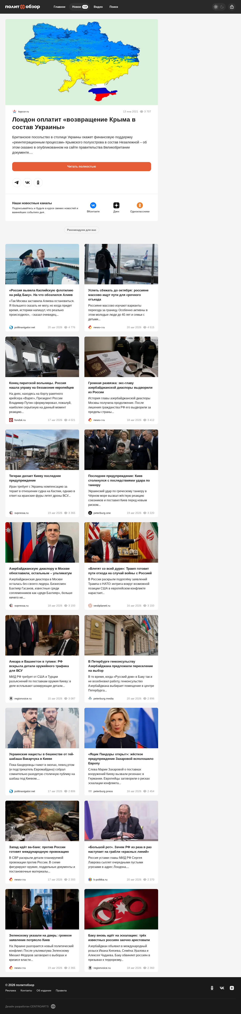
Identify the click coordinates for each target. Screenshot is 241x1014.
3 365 (71, 512)
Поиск (114, 6)
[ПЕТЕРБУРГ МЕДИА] (90, 698)
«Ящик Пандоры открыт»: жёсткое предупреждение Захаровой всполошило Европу (120, 758)
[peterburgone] (90, 512)
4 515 (150, 327)
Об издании (44, 990)
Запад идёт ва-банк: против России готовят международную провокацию (39, 849)
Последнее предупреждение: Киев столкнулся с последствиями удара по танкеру (119, 480)
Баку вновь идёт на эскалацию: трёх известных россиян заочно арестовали (119, 937)
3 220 (150, 512)
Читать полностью (81, 166)
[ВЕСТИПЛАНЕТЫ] (90, 605)
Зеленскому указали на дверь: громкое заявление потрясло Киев (40, 937)
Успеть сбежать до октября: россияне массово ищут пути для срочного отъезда (118, 294)
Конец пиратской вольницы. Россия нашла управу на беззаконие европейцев (41, 385)
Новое (79, 6)
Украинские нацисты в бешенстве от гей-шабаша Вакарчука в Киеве (41, 756)
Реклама (10, 990)
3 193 (71, 605)
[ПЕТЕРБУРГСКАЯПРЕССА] (90, 791)
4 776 (71, 327)
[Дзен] (232, 988)
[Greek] (14, 111)
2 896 (150, 698)
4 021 (71, 420)
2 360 (150, 967)
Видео (98, 6)
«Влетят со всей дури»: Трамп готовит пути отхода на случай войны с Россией (120, 571)
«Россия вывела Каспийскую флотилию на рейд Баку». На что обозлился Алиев (41, 292)
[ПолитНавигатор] (11, 327)
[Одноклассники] (212, 988)
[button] (16, 182)
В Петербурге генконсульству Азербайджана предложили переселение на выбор (120, 666)
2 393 (71, 879)
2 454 (150, 791)
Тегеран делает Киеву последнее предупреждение (35, 478)
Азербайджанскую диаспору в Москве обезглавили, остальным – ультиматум (40, 571)
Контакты (26, 990)
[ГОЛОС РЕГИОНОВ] (11, 698)
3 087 (71, 698)
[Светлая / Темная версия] (219, 7)
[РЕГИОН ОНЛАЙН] (90, 327)
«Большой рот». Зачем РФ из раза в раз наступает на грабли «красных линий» (119, 849)
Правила (61, 990)
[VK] (222, 988)
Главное (59, 6)
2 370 (150, 879)
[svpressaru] (11, 512)
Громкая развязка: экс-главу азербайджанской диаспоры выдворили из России (120, 387)
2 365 (71, 967)
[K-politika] (90, 879)
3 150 (150, 605)
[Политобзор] (22, 7)
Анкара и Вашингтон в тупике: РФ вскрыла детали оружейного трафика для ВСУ (39, 666)
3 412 (150, 420)
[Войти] (232, 7)
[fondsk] (11, 420)
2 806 (71, 791)
